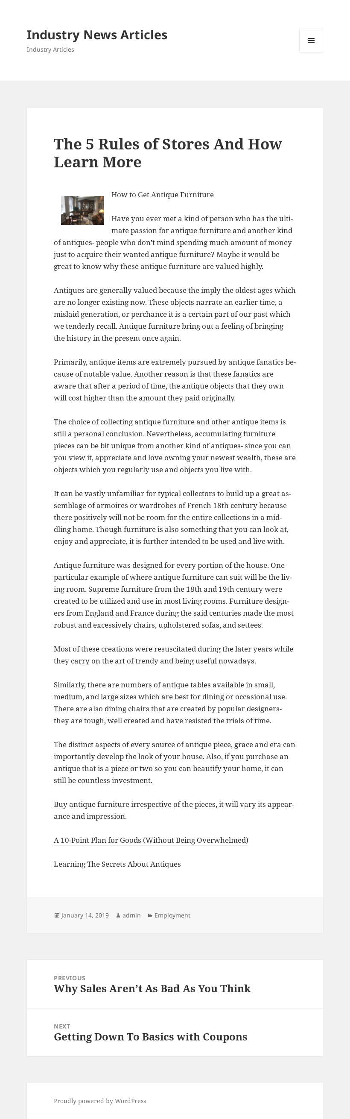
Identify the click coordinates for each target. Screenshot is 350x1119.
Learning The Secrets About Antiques (117, 864)
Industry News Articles (97, 34)
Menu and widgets (311, 52)
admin (131, 915)
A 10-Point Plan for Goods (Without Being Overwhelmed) (151, 840)
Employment (172, 915)
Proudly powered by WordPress (100, 1101)
